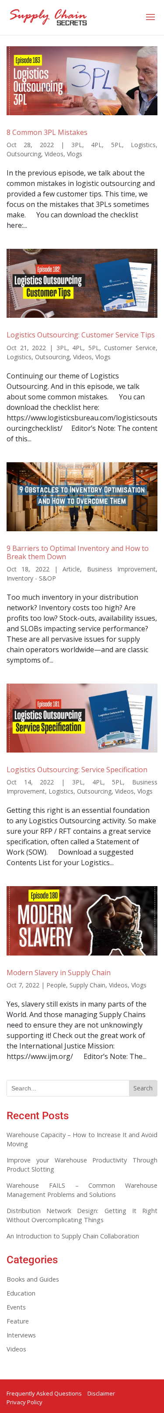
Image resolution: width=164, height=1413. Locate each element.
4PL (96, 145)
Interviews (21, 1335)
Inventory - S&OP (31, 578)
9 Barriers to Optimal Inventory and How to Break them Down (78, 552)
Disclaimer (101, 1393)
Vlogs (74, 154)
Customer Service (130, 348)
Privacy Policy (24, 1402)
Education (21, 1293)
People (56, 985)
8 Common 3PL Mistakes (47, 132)
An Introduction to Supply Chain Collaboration (73, 1236)
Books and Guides (33, 1279)
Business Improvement (121, 569)
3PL (76, 145)
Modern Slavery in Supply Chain (59, 972)
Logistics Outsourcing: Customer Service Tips (81, 335)
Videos (54, 154)
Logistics (143, 145)
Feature (18, 1321)
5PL (116, 145)
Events (16, 1307)
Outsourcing (24, 154)
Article (71, 569)
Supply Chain (87, 985)
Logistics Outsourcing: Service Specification (77, 769)
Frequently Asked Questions (44, 1393)
